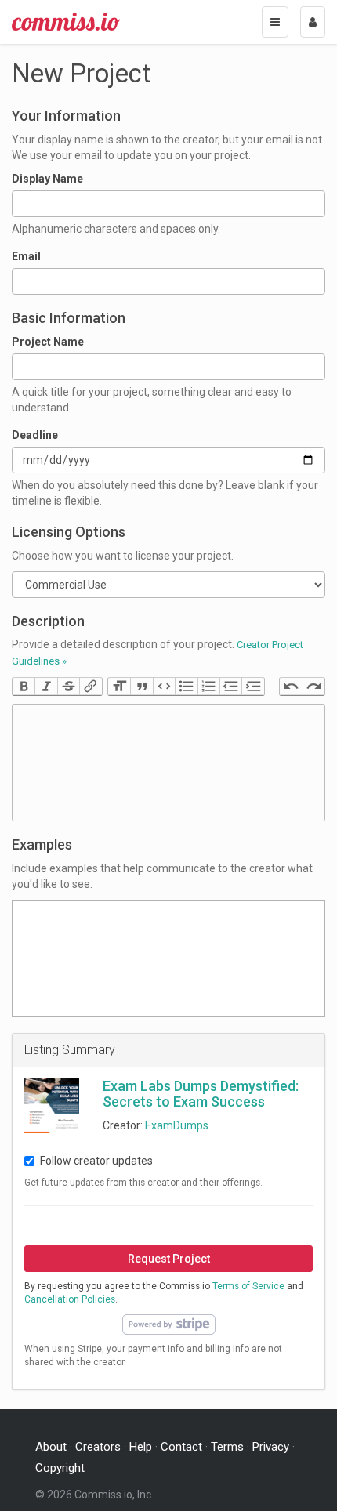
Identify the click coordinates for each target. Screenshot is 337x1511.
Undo (291, 686)
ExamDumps (176, 1125)
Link (90, 686)
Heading (119, 686)
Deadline (35, 435)
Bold (23, 686)
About (51, 1447)
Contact (181, 1447)
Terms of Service (248, 1286)
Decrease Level (230, 686)
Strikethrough (68, 686)
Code (164, 686)
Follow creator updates (96, 1160)
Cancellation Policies (69, 1299)
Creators (98, 1447)
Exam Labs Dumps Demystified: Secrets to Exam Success (201, 1094)
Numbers (208, 686)
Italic (45, 686)
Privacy (270, 1447)
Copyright (60, 1468)
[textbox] (168, 762)
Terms (227, 1447)
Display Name (47, 178)
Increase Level (252, 686)
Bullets (186, 686)
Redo (313, 686)
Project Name (48, 341)
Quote (141, 686)
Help (140, 1447)
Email (26, 256)
